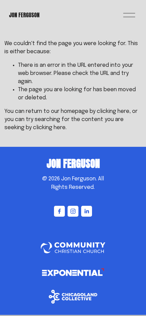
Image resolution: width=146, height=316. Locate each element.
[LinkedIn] (86, 211)
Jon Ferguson (24, 15)
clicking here (113, 111)
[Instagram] (73, 211)
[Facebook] (59, 211)
